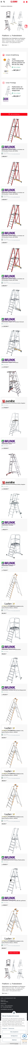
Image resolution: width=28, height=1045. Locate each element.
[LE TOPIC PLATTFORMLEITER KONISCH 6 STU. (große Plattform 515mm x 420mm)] (14, 754)
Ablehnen (14, 1040)
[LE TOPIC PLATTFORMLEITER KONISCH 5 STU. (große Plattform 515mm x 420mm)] (14, 797)
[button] (24, 2)
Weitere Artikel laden (14, 952)
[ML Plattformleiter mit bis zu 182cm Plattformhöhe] (14, 840)
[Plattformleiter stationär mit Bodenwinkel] (14, 630)
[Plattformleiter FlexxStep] (14, 505)
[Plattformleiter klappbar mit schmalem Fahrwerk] (14, 302)
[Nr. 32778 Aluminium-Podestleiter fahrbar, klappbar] (14, 383)
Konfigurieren (14, 1035)
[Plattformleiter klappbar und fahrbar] (14, 343)
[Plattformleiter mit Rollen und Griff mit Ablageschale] (14, 670)
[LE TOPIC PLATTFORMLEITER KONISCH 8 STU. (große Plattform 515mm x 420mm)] (14, 586)
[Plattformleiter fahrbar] (14, 424)
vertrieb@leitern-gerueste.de (7, 1009)
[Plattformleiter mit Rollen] (14, 546)
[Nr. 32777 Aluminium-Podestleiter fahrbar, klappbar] (14, 465)
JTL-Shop (16, 1043)
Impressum (4, 1028)
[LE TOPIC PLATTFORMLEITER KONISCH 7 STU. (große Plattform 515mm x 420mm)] (14, 711)
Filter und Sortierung (14, 114)
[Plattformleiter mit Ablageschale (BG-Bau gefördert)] (14, 881)
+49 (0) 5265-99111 (8, 1005)
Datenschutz (11, 1028)
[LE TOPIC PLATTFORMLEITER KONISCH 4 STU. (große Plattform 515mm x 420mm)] (14, 921)
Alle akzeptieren (14, 1031)
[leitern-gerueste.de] (14, 1)
